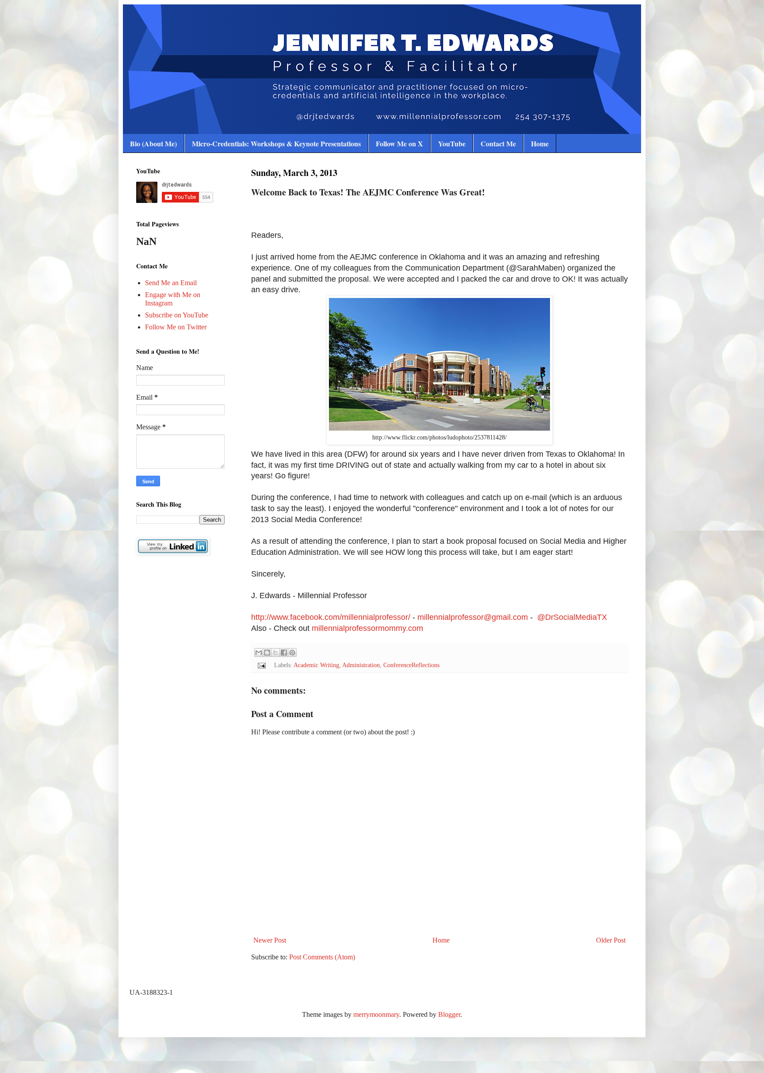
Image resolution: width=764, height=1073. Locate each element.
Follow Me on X (399, 143)
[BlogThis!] (267, 652)
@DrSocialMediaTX (573, 617)
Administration (361, 664)
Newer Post (269, 940)
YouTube (452, 143)
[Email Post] (261, 664)
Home (540, 143)
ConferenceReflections (411, 664)
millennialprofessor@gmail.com (472, 617)
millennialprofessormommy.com (367, 628)
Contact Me (498, 143)
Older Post (611, 940)
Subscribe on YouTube (176, 315)
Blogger (449, 1014)
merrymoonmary (376, 1014)
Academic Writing (316, 664)
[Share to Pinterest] (292, 652)
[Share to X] (275, 652)
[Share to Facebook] (283, 652)
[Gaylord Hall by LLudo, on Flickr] (439, 428)
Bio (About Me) (153, 143)
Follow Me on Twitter (175, 327)
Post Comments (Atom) (322, 957)
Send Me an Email (171, 282)
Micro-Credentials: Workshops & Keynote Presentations (276, 143)
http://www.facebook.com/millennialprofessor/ (330, 617)
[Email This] (258, 652)
